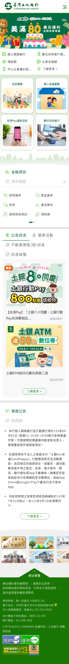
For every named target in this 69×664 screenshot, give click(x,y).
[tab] (16, 235)
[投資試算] (14, 557)
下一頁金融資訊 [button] (64, 182)
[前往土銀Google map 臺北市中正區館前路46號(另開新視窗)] (55, 604)
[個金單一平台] (14, 542)
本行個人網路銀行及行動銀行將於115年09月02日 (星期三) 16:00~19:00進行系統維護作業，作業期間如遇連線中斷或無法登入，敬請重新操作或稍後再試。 (37, 438)
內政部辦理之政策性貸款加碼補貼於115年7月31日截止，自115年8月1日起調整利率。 (36, 501)
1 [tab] (31, 222)
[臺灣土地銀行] (21, 6)
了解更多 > (34, 391)
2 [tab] (34, 222)
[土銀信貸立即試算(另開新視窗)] (41, 542)
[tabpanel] (34, 205)
